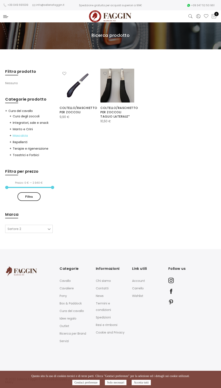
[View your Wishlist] (206, 16)
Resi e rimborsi (106, 325)
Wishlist (137, 296)
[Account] (198, 16)
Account (138, 281)
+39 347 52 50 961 (203, 5)
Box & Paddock (71, 303)
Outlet (64, 326)
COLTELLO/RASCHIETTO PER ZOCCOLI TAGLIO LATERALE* (119, 112)
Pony (63, 296)
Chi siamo (103, 281)
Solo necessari (115, 382)
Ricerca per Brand (73, 333)
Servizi (64, 341)
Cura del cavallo (20, 111)
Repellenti (20, 142)
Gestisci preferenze (86, 382)
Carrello (138, 288)
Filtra (29, 196)
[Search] (190, 16)
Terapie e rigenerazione (30, 148)
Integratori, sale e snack (31, 123)
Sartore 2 (14, 229)
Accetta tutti (141, 382)
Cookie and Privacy (110, 332)
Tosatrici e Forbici (26, 155)
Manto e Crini (23, 129)
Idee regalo (68, 318)
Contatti (102, 288)
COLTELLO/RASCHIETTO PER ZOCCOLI (78, 110)
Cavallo (65, 281)
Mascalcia (20, 135)
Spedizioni (103, 317)
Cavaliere (67, 288)
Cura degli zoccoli (26, 116)
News (100, 296)
